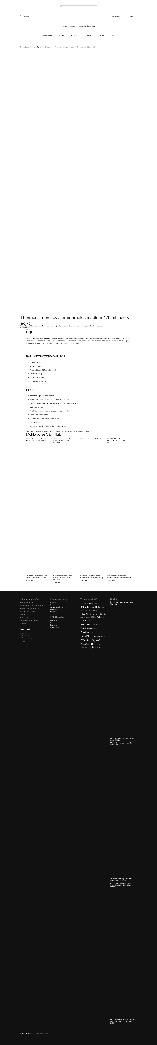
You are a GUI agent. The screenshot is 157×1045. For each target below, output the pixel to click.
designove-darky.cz (56, 607)
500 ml (75, 431)
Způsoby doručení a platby (29, 620)
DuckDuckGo (54, 627)
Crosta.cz (53, 611)
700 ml (93, 610)
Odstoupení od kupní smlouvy (30, 608)
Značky (61, 35)
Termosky (73, 35)
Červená (85, 647)
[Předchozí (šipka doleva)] (5, 1043)
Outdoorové (88, 628)
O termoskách (25, 617)
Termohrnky (88, 35)
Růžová (85, 640)
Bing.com (53, 625)
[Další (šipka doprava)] (16, 1043)
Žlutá (101, 647)
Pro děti (86, 636)
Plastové (86, 632)
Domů (22, 47)
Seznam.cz (53, 620)
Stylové (86, 431)
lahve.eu (53, 605)
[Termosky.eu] (78, 14)
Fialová (100, 617)
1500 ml (102, 614)
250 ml (84, 603)
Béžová (88, 617)
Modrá (80, 431)
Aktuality (23, 623)
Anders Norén (44, 1033)
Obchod (27, 47)
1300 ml (95, 614)
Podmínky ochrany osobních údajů (31, 605)
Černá (96, 643)
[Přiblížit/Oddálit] (5, 1040)
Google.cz (53, 623)
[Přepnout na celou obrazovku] (16, 1040)
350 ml (86, 607)
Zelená (85, 643)
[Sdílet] (27, 1040)
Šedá (95, 647)
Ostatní (101, 35)
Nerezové (87, 624)
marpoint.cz (54, 609)
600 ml (84, 610)
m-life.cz (53, 602)
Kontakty (23, 614)
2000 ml (82, 617)
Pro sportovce (99, 636)
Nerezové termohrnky (47, 47)
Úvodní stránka (47, 35)
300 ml (93, 603)
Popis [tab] (28, 329)
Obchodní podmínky (27, 602)
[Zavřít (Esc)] (38, 1040)
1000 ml (85, 613)
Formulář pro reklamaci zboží (30, 611)
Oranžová (100, 625)
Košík (113, 35)
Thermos (64, 431)
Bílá (93, 617)
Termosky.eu (28, 1033)
